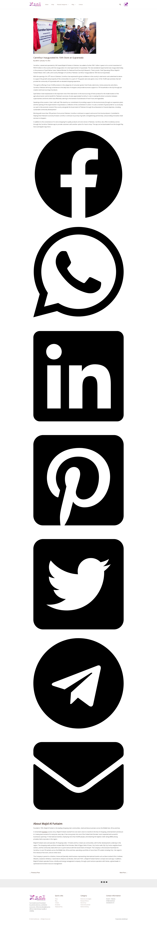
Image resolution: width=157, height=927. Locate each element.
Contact (81, 4)
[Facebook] (101, 882)
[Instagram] (104, 882)
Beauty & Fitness (85, 901)
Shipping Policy (58, 906)
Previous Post (35, 872)
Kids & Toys (83, 903)
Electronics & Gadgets (86, 899)
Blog (73, 4)
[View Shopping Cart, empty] (126, 4)
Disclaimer (57, 904)
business (44, 832)
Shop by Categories (62, 4)
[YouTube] (106, 882)
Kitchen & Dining (85, 906)
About (46, 4)
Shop (52, 4)
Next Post (123, 872)
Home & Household (85, 904)
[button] (120, 5)
